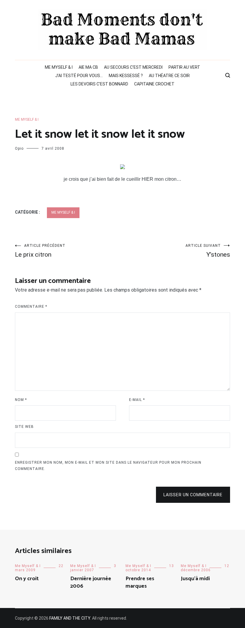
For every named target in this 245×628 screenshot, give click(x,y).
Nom (21, 400)
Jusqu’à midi (195, 578)
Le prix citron (40, 250)
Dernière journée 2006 (90, 582)
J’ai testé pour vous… (79, 75)
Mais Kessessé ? (126, 75)
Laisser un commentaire (193, 494)
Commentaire (31, 306)
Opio (19, 148)
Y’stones (208, 250)
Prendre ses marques (139, 582)
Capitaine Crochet (154, 84)
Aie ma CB (88, 67)
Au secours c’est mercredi (133, 67)
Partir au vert (184, 67)
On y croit (27, 578)
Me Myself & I (59, 67)
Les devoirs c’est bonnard (99, 84)
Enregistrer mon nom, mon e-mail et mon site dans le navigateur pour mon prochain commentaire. (108, 465)
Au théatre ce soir (169, 75)
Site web (24, 427)
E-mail (137, 400)
